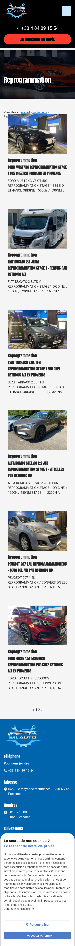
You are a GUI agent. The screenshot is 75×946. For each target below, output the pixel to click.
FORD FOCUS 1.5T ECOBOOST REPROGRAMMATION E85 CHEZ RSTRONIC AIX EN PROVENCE (35, 664)
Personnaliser (40, 924)
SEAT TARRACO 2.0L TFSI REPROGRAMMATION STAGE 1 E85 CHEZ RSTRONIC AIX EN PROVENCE (34, 368)
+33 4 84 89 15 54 (40, 28)
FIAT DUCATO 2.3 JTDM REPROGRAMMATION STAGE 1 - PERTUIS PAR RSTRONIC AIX (37, 267)
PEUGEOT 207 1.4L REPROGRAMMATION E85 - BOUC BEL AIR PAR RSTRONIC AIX (37, 566)
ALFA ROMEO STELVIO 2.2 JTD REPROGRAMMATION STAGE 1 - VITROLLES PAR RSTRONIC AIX (36, 468)
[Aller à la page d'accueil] (17, 10)
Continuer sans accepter (19, 909)
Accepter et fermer (39, 935)
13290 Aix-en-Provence (39, 791)
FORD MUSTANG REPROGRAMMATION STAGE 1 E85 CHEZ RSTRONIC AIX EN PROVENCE (37, 169)
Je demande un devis (37, 39)
